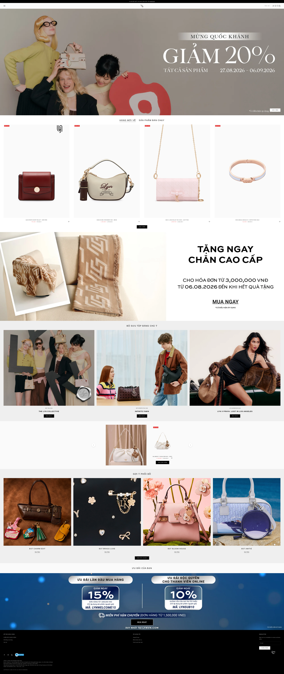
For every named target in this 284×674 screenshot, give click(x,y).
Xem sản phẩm (162, 462)
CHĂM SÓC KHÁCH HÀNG (10, 637)
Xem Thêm (275, 110)
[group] (142, 276)
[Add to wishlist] (68, 221)
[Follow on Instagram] (8, 655)
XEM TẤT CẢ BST (142, 557)
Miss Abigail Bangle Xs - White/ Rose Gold (247, 219)
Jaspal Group (136, 637)
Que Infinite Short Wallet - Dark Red (36, 219)
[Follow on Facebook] (4, 655)
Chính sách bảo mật (137, 642)
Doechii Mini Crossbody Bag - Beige (107, 219)
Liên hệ (5, 642)
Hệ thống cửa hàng (8, 639)
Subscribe (264, 647)
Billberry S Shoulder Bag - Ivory (162, 456)
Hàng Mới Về (128, 120)
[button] (273, 652)
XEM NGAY (152, 1)
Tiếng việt (267, 5)
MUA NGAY (49, 416)
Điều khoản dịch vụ (137, 639)
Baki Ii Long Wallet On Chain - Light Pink (177, 219)
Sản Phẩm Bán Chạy (151, 120)
